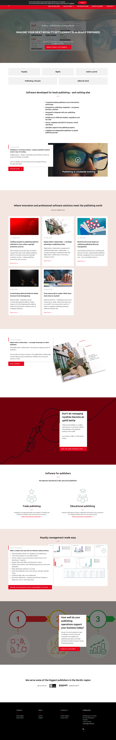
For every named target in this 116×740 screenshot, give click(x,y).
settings (72, 3)
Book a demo (97, 6)
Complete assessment (68, 649)
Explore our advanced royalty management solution (29, 587)
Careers (40, 716)
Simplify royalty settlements (56, 47)
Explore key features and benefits (31, 516)
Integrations (82, 6)
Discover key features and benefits (82, 516)
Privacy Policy (64, 717)
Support (40, 717)
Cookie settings (65, 716)
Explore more (15, 169)
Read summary (15, 364)
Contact (110, 6)
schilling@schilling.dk (88, 723)
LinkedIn (83, 729)
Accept (82, 2)
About (40, 710)
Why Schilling (54, 6)
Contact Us (64, 710)
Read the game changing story (72, 449)
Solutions (67, 6)
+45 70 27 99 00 (87, 721)
